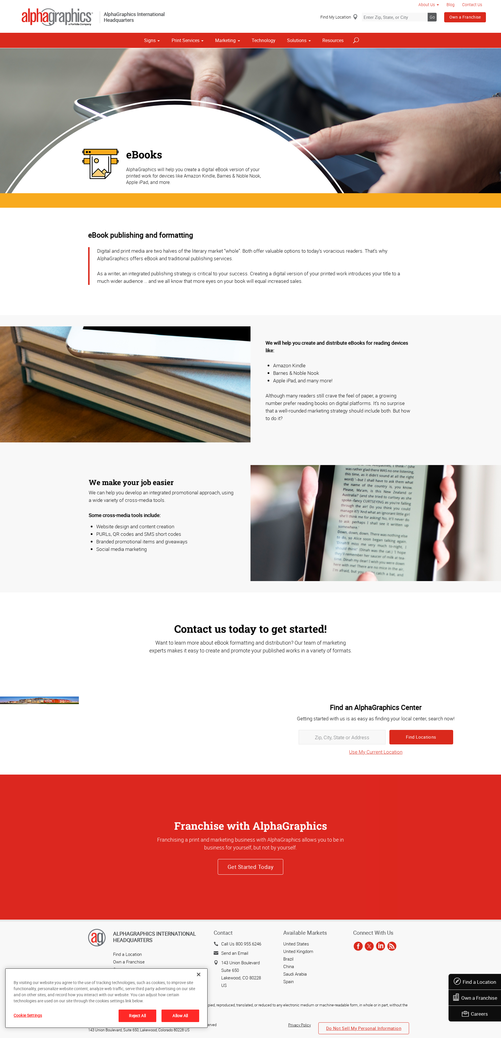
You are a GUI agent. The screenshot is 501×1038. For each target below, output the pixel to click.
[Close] (198, 974)
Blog (450, 4)
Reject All (137, 1015)
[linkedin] (380, 946)
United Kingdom (298, 951)
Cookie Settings (28, 1015)
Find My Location (335, 17)
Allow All (180, 1015)
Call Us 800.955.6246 (241, 944)
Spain (288, 981)
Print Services (185, 40)
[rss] (392, 946)
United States (296, 944)
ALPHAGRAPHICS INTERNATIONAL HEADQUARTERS (154, 936)
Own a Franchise (465, 17)
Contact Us (472, 4)
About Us (426, 4)
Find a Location (479, 982)
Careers (479, 1013)
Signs (150, 40)
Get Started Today (250, 867)
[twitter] (369, 946)
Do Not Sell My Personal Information (363, 1028)
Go (432, 17)
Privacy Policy (299, 1025)
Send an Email (234, 953)
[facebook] (358, 946)
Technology (263, 40)
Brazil (288, 959)
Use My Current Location (375, 751)
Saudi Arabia (295, 974)
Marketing (225, 40)
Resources (333, 40)
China (288, 966)
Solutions (296, 40)
